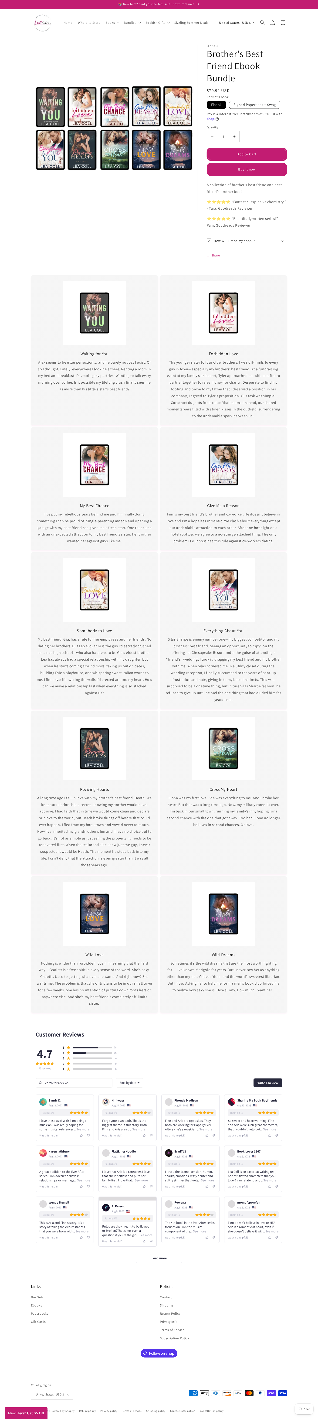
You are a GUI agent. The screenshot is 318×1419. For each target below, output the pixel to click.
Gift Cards (38, 1322)
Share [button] (215, 255)
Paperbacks (39, 1313)
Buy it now (247, 169)
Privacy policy (109, 1411)
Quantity (212, 127)
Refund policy (87, 1411)
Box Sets (37, 1297)
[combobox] (129, 1083)
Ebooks (36, 1305)
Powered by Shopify (63, 1411)
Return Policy (170, 1313)
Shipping (166, 1305)
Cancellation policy (212, 1411)
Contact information (182, 1411)
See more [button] (82, 1129)
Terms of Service (172, 1330)
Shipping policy (156, 1411)
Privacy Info (168, 1322)
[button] (112, 22)
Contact (166, 1297)
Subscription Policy (174, 1338)
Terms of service (132, 1411)
